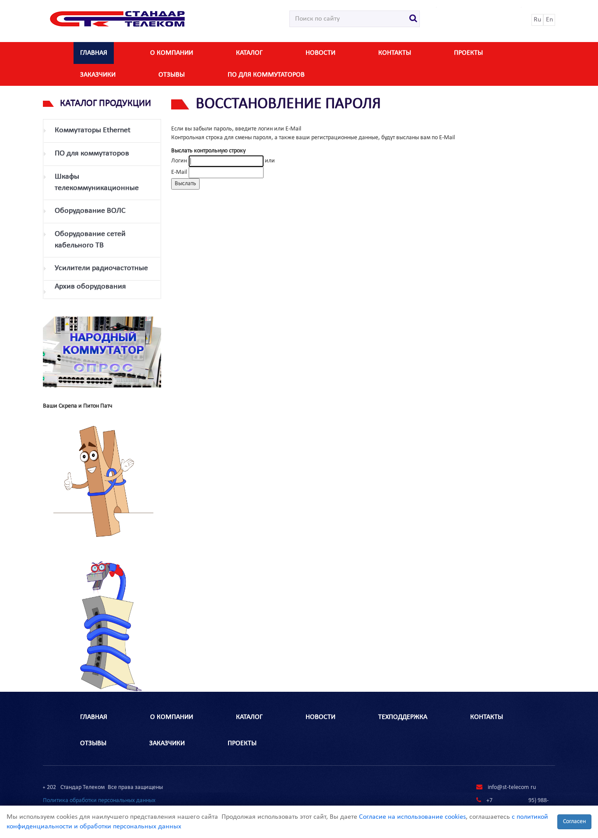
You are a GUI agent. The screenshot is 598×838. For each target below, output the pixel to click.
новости (320, 52)
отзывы (171, 74)
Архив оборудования (90, 286)
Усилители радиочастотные (101, 268)
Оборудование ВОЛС (90, 211)
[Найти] (413, 19)
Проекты (468, 52)
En (549, 19)
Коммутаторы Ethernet (92, 130)
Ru (537, 19)
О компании (171, 52)
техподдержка (402, 717)
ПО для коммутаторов (266, 74)
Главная (93, 52)
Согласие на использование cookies (412, 816)
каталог (249, 52)
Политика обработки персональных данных (99, 800)
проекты (242, 743)
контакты (394, 52)
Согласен (574, 821)
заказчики (98, 74)
